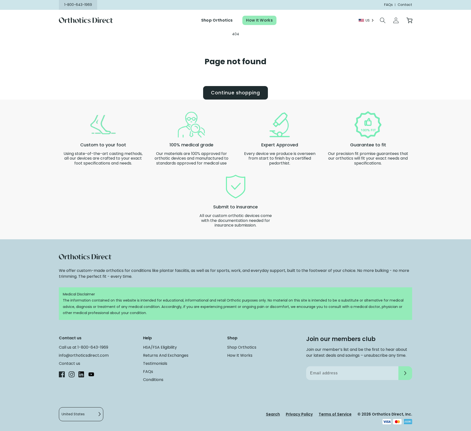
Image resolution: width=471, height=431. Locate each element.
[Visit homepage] (89, 20)
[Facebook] (62, 375)
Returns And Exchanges (165, 355)
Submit (405, 373)
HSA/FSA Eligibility (160, 347)
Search (273, 414)
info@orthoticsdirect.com (84, 355)
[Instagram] (72, 375)
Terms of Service (335, 414)
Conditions (153, 379)
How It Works (259, 20)
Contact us (69, 363)
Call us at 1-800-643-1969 (83, 347)
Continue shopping (235, 92)
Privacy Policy (299, 414)
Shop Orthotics (217, 20)
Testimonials (155, 363)
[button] (382, 20)
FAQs (148, 371)
